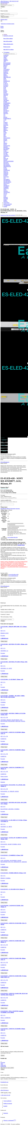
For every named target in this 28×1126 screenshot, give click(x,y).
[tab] (3, 508)
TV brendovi (6, 52)
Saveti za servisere (7, 204)
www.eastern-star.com (12, 537)
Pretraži (2, 620)
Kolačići (5, 1106)
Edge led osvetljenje (10, 215)
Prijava (2, 2)
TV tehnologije (6, 205)
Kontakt (5, 206)
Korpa (2, 26)
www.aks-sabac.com (13, 574)
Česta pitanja (6, 202)
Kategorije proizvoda (8, 35)
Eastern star (3, 215)
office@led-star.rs (5, 1)
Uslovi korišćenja (7, 1100)
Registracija (6, 2)
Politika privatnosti (7, 1103)
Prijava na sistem (4, 16)
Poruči (2, 27)
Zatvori (2, 1055)
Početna (5, 34)
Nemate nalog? (4, 19)
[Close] (1, 1049)
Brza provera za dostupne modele (8, 454)
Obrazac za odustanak (9, 1120)
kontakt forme (21, 545)
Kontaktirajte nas (4, 1082)
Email (2, 13)
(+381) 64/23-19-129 (13, 1)
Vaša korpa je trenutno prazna (7, 23)
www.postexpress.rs (13, 575)
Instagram (5, 1113)
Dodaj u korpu (4, 507)
